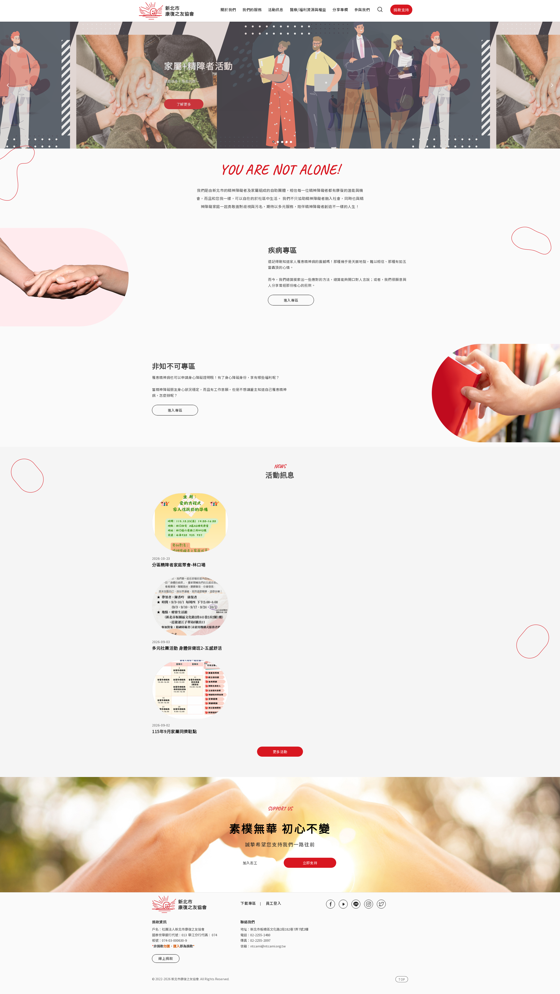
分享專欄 (340, 9)
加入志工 (250, 862)
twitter (381, 904)
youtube (343, 904)
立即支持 (310, 862)
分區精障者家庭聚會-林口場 (178, 564)
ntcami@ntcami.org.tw (268, 946)
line (356, 904)
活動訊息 (276, 9)
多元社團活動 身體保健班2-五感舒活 (187, 648)
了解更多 (184, 104)
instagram (368, 904)
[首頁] (166, 9)
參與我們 (362, 9)
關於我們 (228, 9)
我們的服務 (252, 9)
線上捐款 (165, 958)
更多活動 (280, 751)
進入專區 (291, 300)
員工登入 (273, 903)
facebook (330, 904)
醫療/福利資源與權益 (308, 9)
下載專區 (248, 903)
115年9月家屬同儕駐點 (174, 731)
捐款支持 (401, 9)
